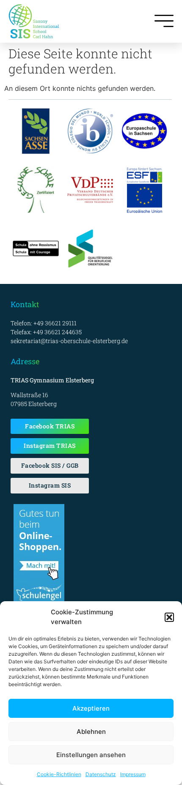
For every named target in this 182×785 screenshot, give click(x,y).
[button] (169, 617)
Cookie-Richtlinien (59, 774)
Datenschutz (100, 774)
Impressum (133, 774)
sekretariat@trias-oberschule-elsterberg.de (69, 341)
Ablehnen (91, 732)
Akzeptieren (91, 708)
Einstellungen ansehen (91, 755)
